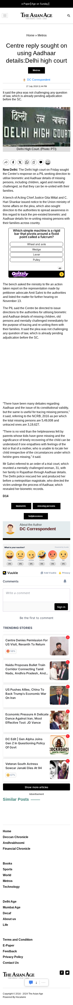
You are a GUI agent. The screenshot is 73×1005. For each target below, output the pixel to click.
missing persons (46, 506)
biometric (21, 506)
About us (9, 919)
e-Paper (26, 3)
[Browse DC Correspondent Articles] (10, 528)
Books (7, 863)
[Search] (69, 16)
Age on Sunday (39, 3)
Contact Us (11, 962)
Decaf (7, 913)
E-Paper (8, 945)
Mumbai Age (11, 907)
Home (7, 831)
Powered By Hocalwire (14, 997)
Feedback (10, 951)
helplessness (35, 516)
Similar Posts (16, 799)
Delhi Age (9, 901)
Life (5, 924)
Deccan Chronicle (15, 837)
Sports (7, 869)
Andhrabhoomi (13, 842)
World (7, 875)
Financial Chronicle (16, 848)
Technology (11, 886)
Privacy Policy (13, 956)
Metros (36, 70)
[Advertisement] (36, 371)
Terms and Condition (18, 939)
